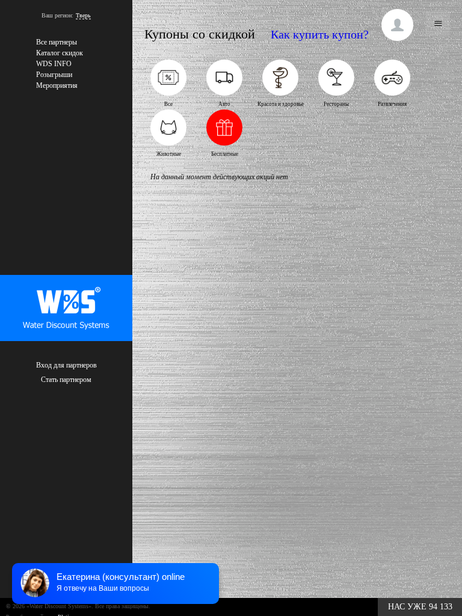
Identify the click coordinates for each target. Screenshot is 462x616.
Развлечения (392, 104)
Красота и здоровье (280, 104)
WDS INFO (54, 64)
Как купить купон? (320, 34)
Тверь (83, 15)
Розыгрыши (54, 74)
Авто (224, 104)
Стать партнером (66, 379)
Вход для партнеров (66, 365)
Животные (168, 154)
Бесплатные (224, 154)
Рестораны (336, 104)
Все (168, 104)
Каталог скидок (59, 53)
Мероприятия (57, 85)
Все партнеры (56, 42)
